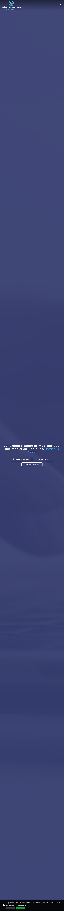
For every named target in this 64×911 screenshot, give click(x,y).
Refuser (11, 908)
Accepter (21, 908)
